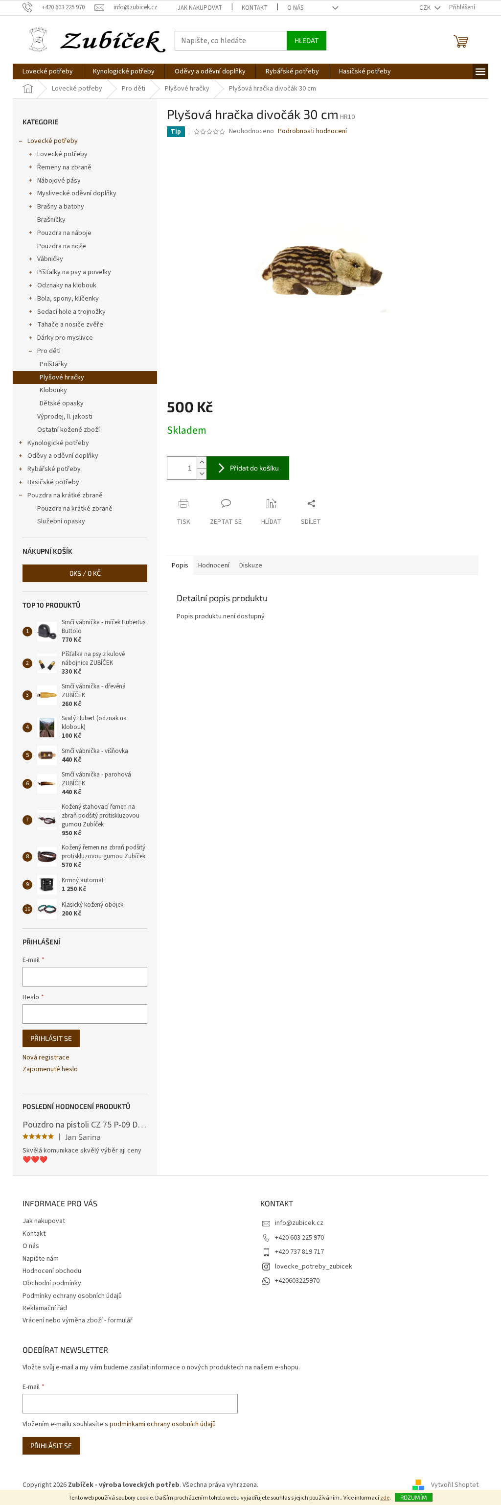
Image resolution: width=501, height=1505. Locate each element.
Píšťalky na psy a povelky (74, 272)
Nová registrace (46, 1057)
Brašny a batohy (60, 207)
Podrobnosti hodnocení (312, 131)
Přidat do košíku (254, 468)
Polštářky (54, 364)
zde (384, 1498)
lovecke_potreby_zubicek (313, 1266)
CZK (425, 7)
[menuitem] (48, 71)
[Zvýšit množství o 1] (201, 462)
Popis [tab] (180, 565)
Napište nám (41, 1259)
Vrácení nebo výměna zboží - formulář (78, 1320)
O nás (295, 7)
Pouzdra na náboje (64, 233)
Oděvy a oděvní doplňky (62, 456)
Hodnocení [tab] (213, 565)
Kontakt (255, 7)
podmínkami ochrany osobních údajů (163, 1424)
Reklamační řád (45, 1308)
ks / (85, 573)
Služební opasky (61, 521)
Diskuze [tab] (250, 565)
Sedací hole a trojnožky (71, 312)
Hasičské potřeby (53, 482)
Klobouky (53, 390)
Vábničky (50, 259)
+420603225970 (297, 1281)
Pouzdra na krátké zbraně (65, 495)
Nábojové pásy (59, 181)
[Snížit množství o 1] (201, 473)
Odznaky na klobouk (66, 285)
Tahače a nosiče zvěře (70, 324)
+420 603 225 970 (299, 1238)
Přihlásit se (51, 1038)
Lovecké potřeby (52, 141)
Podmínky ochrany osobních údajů (72, 1296)
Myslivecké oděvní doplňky (76, 193)
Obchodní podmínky (52, 1283)
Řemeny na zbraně (64, 167)
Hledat (307, 40)
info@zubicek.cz (299, 1223)
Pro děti (49, 351)
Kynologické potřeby (58, 443)
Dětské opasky (62, 403)
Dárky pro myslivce (65, 338)
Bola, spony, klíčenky (68, 299)
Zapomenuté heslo (50, 1069)
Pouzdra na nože (61, 246)
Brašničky (51, 220)
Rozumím (413, 1497)
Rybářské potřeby (54, 469)
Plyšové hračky (62, 377)
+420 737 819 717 (299, 1252)
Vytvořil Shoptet (454, 1485)
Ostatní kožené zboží (68, 430)
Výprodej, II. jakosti (64, 417)
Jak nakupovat (200, 7)
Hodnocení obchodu (52, 1271)
